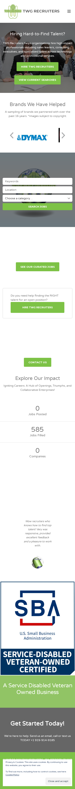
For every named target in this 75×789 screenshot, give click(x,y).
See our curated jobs (37, 266)
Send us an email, (41, 736)
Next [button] (63, 135)
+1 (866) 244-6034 (49, 351)
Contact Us (37, 362)
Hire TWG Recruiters (37, 66)
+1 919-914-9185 (43, 740)
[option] (32, 135)
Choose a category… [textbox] (18, 198)
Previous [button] (11, 135)
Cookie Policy (12, 775)
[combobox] (37, 198)
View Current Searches (37, 79)
